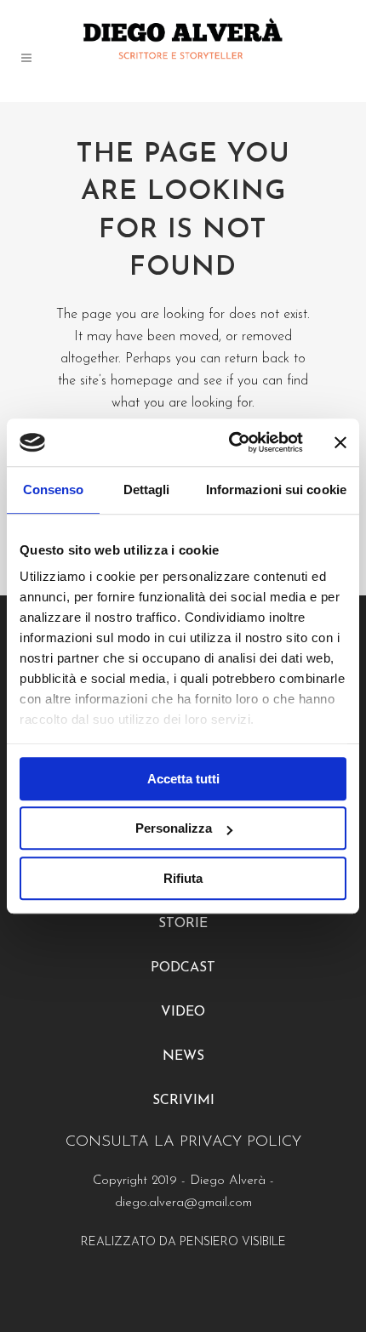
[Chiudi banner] (340, 442)
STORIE (183, 924)
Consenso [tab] (53, 489)
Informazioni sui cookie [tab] (276, 489)
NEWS (183, 1056)
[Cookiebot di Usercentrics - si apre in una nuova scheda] (230, 442)
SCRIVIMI (183, 1100)
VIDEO (183, 1012)
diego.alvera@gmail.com (183, 1203)
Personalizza (173, 828)
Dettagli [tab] (146, 489)
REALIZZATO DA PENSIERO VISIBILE (183, 1242)
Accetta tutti (183, 778)
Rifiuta (183, 878)
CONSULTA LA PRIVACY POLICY (183, 1142)
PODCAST (183, 968)
